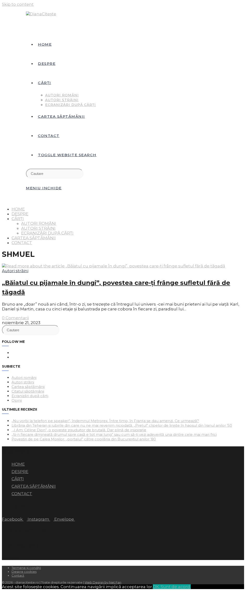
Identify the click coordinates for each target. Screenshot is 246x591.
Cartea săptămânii (28, 386)
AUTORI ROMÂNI (38, 223)
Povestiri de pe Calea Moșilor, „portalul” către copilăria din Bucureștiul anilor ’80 (84, 439)
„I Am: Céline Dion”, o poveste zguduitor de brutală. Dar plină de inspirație (79, 430)
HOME (18, 209)
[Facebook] (13, 353)
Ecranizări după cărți (30, 396)
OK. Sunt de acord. (172, 586)
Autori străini (15, 270)
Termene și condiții (26, 568)
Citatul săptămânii (28, 391)
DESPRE (20, 213)
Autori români (24, 377)
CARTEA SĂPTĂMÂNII (34, 237)
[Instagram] (13, 357)
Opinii (17, 400)
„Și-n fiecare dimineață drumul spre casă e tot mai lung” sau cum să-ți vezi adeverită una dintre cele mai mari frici (114, 434)
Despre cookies (24, 571)
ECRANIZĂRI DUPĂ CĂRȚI (47, 233)
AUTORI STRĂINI (38, 228)
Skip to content (18, 4)
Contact (18, 575)
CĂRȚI (18, 218)
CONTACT (22, 242)
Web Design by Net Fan (103, 582)
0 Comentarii (15, 317)
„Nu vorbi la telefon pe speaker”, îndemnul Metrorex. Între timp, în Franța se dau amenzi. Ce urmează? (105, 421)
